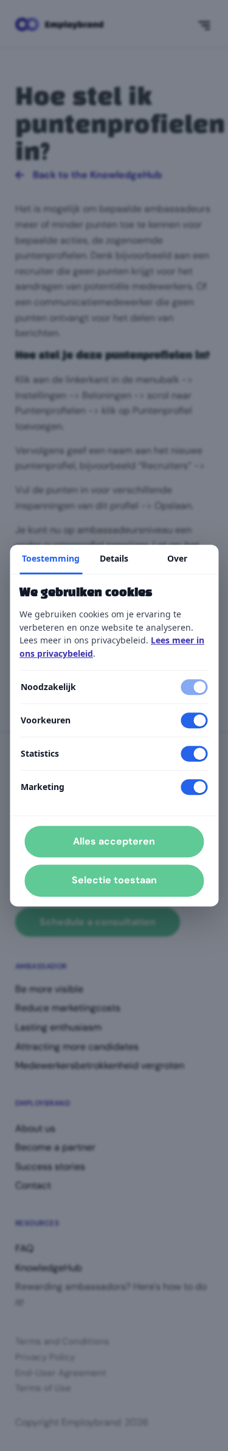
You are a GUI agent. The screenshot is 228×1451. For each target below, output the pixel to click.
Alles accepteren (114, 841)
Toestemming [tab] (51, 558)
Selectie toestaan (114, 880)
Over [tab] (177, 558)
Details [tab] (114, 558)
